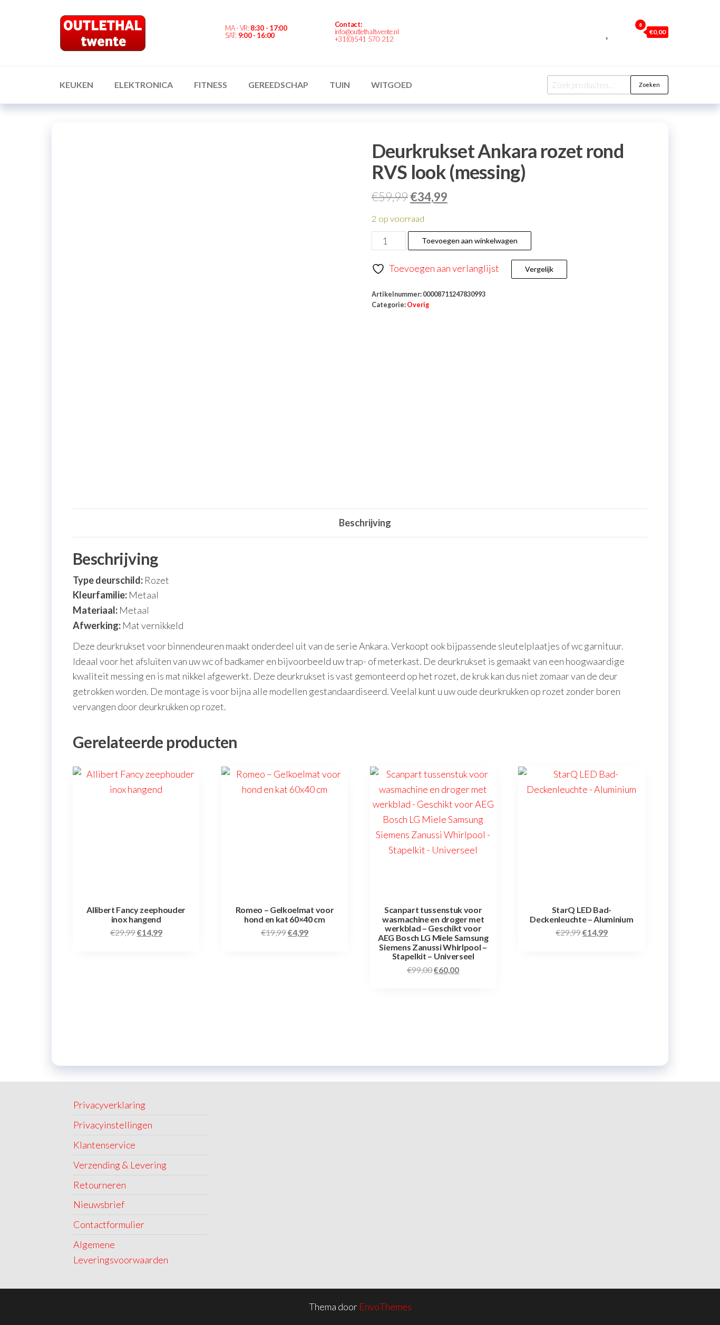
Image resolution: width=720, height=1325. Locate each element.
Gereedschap (278, 85)
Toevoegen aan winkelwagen (470, 240)
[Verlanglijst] (608, 31)
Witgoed (391, 85)
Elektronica (143, 85)
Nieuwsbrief (98, 1204)
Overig (418, 305)
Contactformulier (108, 1224)
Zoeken (649, 84)
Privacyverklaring (109, 1105)
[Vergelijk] (596, 31)
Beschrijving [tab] (365, 522)
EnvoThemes (385, 1306)
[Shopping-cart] (448, 33)
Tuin (339, 85)
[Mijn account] (620, 31)
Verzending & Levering (120, 1165)
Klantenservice (104, 1145)
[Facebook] (430, 33)
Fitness (210, 85)
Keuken (76, 85)
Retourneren (99, 1185)
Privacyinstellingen (112, 1125)
